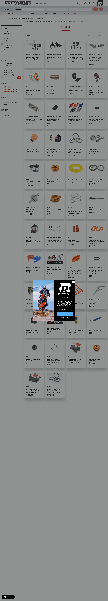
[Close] (73, 282)
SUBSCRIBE (64, 314)
